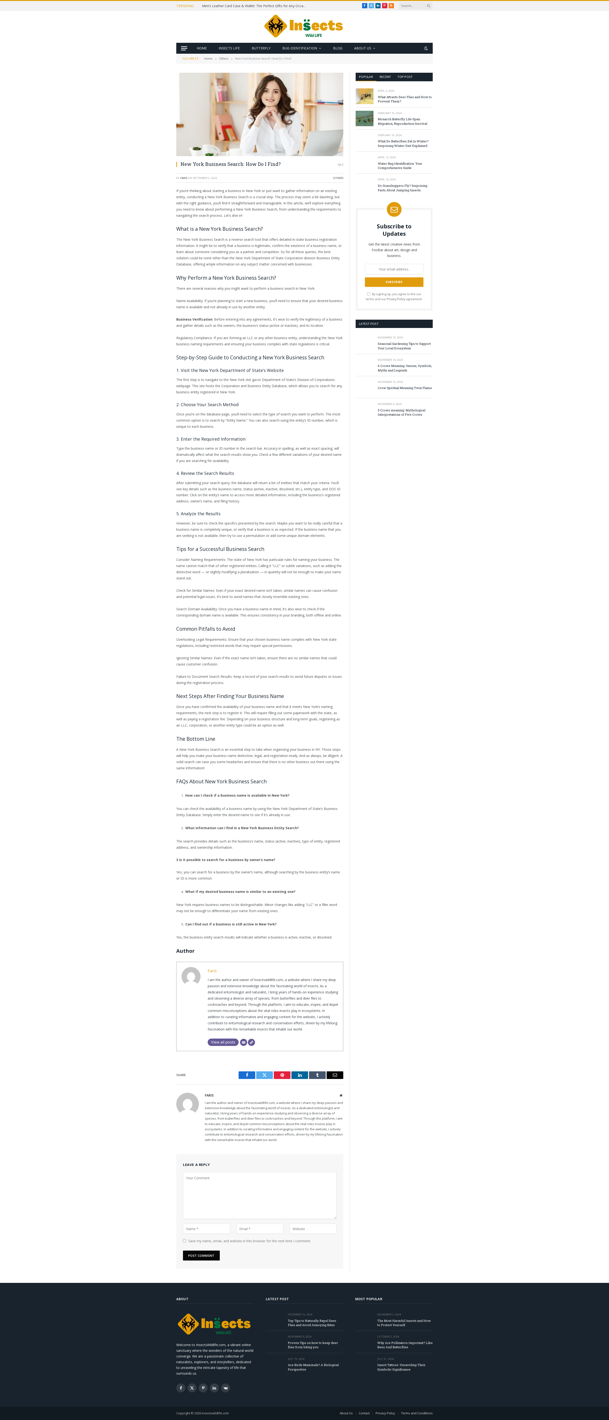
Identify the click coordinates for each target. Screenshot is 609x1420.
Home (202, 48)
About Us (362, 48)
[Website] (251, 1042)
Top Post (405, 77)
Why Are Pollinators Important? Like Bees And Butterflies (405, 1345)
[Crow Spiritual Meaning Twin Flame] (364, 387)
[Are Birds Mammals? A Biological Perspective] (275, 1364)
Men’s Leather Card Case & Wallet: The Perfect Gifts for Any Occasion (255, 6)
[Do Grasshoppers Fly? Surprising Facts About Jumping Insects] (364, 185)
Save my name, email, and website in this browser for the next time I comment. (249, 1241)
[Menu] (184, 48)
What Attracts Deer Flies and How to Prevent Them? (405, 99)
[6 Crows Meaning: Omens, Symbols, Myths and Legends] (364, 365)
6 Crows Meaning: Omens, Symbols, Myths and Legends (405, 368)
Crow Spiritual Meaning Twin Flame (405, 388)
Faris (183, 178)
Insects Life (229, 48)
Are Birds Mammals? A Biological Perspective (313, 1367)
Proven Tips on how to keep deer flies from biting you (313, 1345)
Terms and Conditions (417, 1413)
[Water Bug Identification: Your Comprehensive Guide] (364, 162)
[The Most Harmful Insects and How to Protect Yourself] (364, 1320)
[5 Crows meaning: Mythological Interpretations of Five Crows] (364, 409)
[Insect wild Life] (305, 27)
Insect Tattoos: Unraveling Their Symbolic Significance (401, 1367)
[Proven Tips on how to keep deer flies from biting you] (275, 1342)
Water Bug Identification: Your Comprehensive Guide (400, 165)
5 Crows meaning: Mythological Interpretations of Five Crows (401, 412)
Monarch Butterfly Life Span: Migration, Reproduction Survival (402, 121)
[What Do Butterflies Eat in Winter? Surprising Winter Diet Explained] (364, 140)
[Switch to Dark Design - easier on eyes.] (425, 48)
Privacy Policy (396, 299)
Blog (337, 48)
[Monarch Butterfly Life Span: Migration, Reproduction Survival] (364, 118)
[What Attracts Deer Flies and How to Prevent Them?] (364, 96)
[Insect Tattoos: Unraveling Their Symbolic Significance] (364, 1364)
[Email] (159, 252)
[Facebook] (159, 203)
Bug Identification (299, 48)
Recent (385, 77)
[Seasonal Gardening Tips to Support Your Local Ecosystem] (364, 343)
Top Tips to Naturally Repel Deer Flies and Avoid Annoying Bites (312, 1323)
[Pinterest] (159, 240)
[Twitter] (159, 215)
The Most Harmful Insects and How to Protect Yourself (404, 1323)
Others (338, 178)
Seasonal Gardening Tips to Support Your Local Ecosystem (404, 346)
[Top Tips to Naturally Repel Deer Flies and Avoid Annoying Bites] (275, 1320)
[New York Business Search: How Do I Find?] (259, 114)
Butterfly (261, 48)
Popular (366, 77)
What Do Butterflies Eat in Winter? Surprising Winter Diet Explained (403, 143)
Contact (364, 1413)
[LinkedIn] (159, 227)
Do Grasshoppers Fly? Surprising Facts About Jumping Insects (402, 187)
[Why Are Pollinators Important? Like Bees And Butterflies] (364, 1342)
